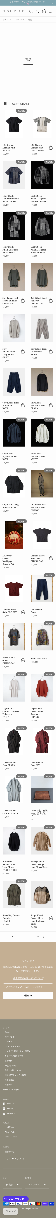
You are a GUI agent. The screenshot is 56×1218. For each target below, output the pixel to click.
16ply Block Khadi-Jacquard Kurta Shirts (14, 234)
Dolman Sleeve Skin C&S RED (14, 596)
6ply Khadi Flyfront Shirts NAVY (14, 441)
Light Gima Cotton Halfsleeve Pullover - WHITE (14, 698)
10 (37, 937)
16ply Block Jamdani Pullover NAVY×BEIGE (14, 183)
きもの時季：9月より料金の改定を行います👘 (28, 3)
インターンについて (15, 1158)
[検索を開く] (31, 11)
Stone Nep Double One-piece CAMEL (14, 905)
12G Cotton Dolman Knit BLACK (14, 132)
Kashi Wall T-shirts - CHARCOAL (14, 645)
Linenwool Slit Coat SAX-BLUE (14, 798)
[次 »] (44, 937)
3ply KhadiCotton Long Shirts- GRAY (14, 338)
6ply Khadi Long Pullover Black (14, 492)
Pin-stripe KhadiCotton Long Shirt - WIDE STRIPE (14, 851)
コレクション (18, 20)
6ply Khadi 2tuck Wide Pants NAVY (14, 390)
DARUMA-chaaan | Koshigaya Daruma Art (14, 545)
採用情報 (9, 1152)
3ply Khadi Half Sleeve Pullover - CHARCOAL (14, 285)
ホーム (5, 20)
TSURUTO (19, 1209)
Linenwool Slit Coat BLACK (14, 749)
